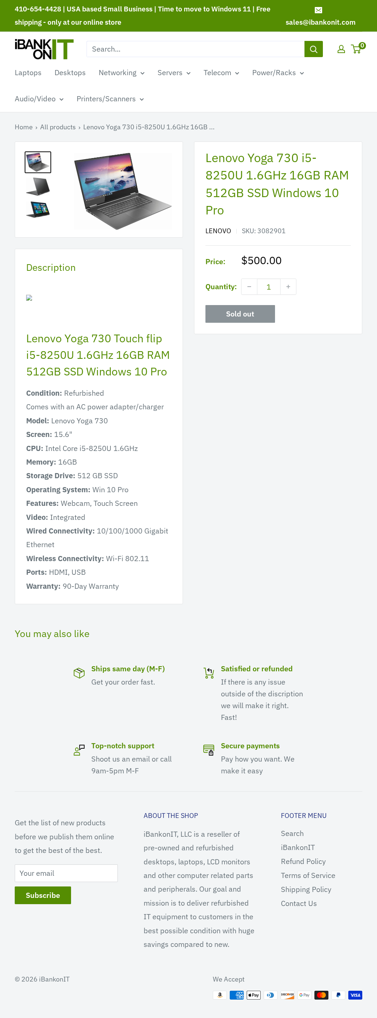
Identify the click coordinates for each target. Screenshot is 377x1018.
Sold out (240, 314)
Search (292, 833)
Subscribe (43, 895)
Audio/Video (35, 99)
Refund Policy (303, 861)
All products (58, 127)
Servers (170, 72)
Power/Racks (274, 72)
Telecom (217, 72)
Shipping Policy (306, 889)
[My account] (341, 49)
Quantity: (221, 286)
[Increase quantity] (288, 286)
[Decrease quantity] (249, 286)
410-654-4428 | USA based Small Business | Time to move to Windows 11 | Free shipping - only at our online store (143, 15)
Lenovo (218, 231)
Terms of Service (308, 875)
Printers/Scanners (106, 99)
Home (24, 127)
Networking (118, 72)
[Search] (313, 49)
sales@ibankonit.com (321, 22)
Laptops (28, 72)
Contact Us (299, 903)
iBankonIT (298, 847)
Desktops (70, 72)
